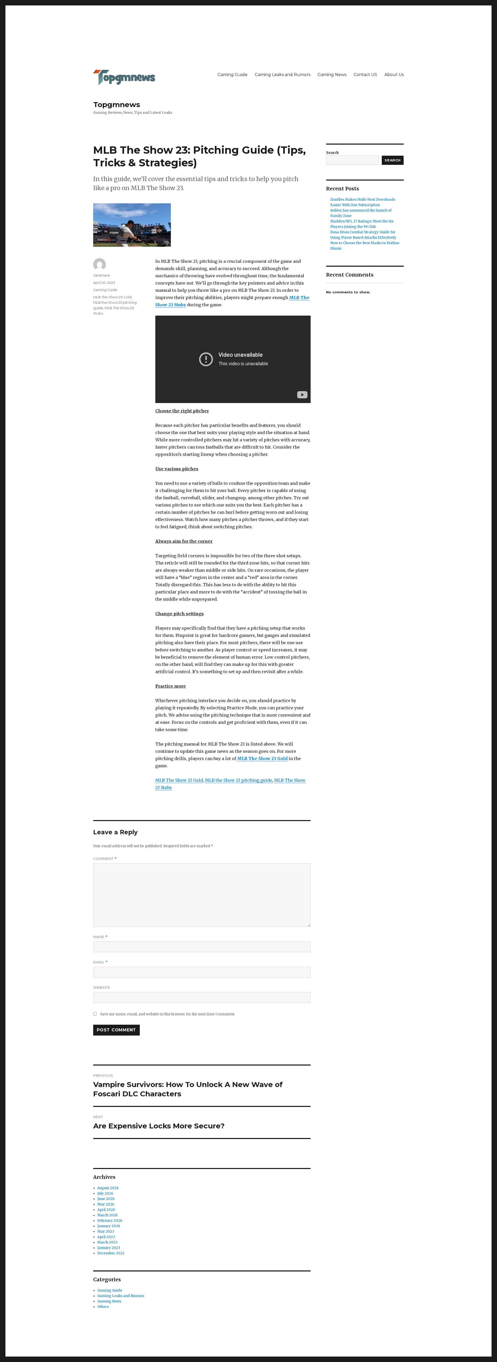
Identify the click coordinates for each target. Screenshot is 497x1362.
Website (101, 987)
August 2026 (108, 1188)
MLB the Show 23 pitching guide (238, 780)
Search (332, 153)
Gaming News (332, 74)
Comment (105, 859)
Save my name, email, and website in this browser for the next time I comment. (167, 1014)
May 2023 (105, 1231)
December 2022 (111, 1253)
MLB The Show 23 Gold (262, 758)
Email (100, 962)
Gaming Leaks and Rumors (282, 74)
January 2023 (108, 1248)
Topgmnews (116, 104)
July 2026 (105, 1193)
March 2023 (107, 1242)
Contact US (365, 74)
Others (103, 1307)
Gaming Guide (232, 74)
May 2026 (105, 1204)
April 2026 (106, 1210)
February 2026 (109, 1220)
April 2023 (106, 1237)
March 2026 (107, 1215)
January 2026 (108, 1226)
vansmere (101, 275)
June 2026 (105, 1199)
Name (100, 937)
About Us (394, 74)
